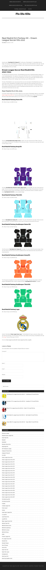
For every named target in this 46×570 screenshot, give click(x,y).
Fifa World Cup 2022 (6, 499)
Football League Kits (6, 505)
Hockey (3, 510)
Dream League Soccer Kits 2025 (8, 492)
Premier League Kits (6, 536)
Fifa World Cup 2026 (6, 501)
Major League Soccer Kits (7, 521)
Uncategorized (5, 554)
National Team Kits (5, 523)
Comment (4, 351)
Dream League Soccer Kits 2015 (8, 470)
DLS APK (4, 455)
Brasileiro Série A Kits (6, 444)
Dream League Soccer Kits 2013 (8, 466)
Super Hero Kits (5, 549)
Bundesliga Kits (5, 446)
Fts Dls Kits (23, 13)
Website (3, 374)
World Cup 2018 (5, 556)
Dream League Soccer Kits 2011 (8, 461)
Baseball (3, 439)
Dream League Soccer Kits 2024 (8, 490)
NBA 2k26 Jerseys (5, 529)
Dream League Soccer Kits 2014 (8, 468)
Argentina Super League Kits (7, 435)
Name (3, 363)
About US (21, 565)
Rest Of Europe (5, 545)
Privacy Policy (41, 565)
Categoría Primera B (6, 453)
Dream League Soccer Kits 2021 (11, 339)
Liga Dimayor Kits (5, 516)
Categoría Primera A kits (7, 450)
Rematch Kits (4, 540)
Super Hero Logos (5, 551)
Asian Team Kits (5, 437)
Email (3, 368)
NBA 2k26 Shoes (5, 532)
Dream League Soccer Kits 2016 (8, 472)
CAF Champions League (6, 448)
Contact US (26, 565)
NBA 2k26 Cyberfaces (6, 527)
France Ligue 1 (5, 508)
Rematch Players (5, 543)
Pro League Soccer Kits (6, 538)
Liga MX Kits (4, 519)
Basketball (4, 442)
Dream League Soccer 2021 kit (8, 95)
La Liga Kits (29, 339)
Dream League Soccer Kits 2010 (8, 459)
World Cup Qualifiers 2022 (7, 558)
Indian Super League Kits (7, 512)
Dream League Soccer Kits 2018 (8, 477)
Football (3, 503)
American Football (5, 433)
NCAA (3, 534)
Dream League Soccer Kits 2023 (8, 488)
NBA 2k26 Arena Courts (6, 525)
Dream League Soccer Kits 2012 (8, 464)
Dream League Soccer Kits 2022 (8, 486)
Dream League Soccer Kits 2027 (8, 497)
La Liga (4, 337)
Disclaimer (36, 565)
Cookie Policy (31, 565)
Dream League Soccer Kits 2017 (8, 475)
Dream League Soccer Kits (22, 339)
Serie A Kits (4, 547)
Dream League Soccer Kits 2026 (8, 494)
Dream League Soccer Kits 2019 (8, 479)
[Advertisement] (23, 29)
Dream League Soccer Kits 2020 (8, 481)
